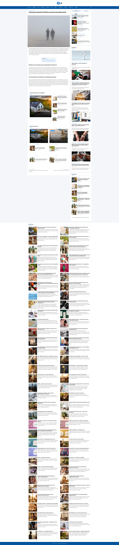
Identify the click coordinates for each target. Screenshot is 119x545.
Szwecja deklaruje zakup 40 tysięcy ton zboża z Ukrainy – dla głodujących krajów (83, 29)
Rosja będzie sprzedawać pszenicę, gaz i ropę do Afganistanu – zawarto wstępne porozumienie (83, 22)
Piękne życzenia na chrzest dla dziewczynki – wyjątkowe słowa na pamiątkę (46, 486)
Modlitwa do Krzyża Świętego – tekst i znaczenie (78, 356)
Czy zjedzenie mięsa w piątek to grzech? (45, 512)
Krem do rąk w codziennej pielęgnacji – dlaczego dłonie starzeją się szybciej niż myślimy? (47, 274)
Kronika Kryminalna (74, 142)
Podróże (47, 7)
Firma (38, 7)
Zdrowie (65, 7)
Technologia (61, 7)
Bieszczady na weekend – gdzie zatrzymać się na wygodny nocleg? (40, 110)
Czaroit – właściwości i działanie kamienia (46, 466)
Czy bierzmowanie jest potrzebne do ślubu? (46, 365)
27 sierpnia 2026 (60, 119)
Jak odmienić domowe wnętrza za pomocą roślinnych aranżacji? (61, 117)
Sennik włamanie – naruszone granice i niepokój (78, 365)
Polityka (76, 101)
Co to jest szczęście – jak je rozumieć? (76, 439)
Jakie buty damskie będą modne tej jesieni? (77, 291)
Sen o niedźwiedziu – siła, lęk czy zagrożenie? (78, 374)
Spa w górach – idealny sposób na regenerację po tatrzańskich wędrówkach (62, 97)
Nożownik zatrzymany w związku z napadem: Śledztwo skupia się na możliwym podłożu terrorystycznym (80, 145)
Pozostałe (71, 7)
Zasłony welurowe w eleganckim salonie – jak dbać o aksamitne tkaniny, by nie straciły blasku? (61, 160)
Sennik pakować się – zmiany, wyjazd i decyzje (78, 512)
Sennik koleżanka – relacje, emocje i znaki (45, 374)
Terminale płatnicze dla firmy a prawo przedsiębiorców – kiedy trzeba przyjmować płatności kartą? (48, 283)
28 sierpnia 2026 (38, 149)
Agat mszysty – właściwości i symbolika (76, 457)
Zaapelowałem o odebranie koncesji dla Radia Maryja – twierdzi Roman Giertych (80, 125)
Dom (30, 7)
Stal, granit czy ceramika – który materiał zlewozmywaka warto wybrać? (46, 393)
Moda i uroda (43, 7)
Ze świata (82, 13)
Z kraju (34, 10)
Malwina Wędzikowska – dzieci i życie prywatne (46, 448)
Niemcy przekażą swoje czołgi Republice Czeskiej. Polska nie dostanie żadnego (82, 16)
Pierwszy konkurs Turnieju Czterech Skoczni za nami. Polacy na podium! (38, 171)
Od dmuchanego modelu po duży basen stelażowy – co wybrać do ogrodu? (62, 110)
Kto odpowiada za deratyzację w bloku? (45, 411)
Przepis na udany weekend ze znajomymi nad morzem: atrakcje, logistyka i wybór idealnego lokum (48, 292)
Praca (51, 7)
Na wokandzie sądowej (80, 142)
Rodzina (55, 7)
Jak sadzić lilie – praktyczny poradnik (76, 393)
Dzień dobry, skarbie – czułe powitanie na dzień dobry (48, 503)
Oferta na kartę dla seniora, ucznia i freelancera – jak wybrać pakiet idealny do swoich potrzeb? (79, 255)
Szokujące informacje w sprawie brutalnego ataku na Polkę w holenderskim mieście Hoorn (80, 165)
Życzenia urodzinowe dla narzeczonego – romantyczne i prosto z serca (45, 495)
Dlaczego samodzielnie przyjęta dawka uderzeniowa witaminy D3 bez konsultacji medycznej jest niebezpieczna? (48, 302)
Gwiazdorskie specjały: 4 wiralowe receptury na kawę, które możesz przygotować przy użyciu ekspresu (79, 274)
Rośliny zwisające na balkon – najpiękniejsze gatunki (79, 531)
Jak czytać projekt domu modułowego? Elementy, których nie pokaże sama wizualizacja (47, 430)
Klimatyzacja (75, 217)
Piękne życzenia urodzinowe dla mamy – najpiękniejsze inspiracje (77, 476)
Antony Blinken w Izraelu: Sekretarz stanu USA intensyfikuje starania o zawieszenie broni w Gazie (81, 104)
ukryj (46, 58)
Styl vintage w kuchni (81, 35)
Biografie (34, 7)
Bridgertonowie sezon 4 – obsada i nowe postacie (78, 420)
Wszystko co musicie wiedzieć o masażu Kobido (61, 170)
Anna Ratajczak (34, 138)
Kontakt (76, 7)
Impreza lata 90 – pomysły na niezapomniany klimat (79, 448)
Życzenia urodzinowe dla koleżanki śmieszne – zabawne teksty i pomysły (46, 476)
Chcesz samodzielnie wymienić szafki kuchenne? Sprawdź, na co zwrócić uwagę (78, 283)
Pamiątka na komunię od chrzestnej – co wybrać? (78, 503)
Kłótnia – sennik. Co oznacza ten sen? (45, 383)
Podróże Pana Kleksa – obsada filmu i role (77, 429)
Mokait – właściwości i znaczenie (44, 457)
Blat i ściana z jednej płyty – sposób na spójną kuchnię (62, 103)
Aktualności (30, 10)
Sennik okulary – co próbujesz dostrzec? (45, 531)
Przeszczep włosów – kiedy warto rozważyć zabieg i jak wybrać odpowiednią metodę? (79, 338)
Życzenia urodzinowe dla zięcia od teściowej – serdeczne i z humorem (78, 467)
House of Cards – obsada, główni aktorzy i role (46, 439)
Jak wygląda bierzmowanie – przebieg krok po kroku (47, 356)
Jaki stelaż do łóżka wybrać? (43, 319)
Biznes (76, 81)
